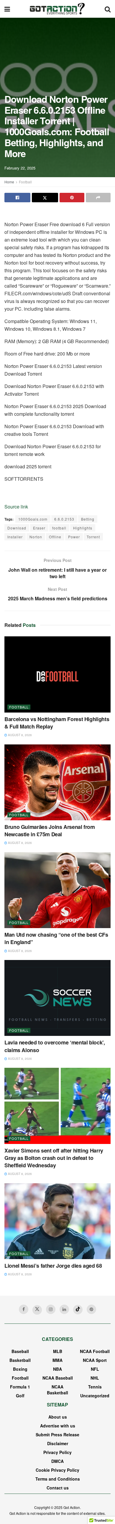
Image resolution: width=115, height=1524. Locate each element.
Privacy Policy (57, 1452)
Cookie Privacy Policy (57, 1470)
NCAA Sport (95, 1360)
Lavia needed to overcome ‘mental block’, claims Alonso (54, 1046)
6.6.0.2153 (64, 518)
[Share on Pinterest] (72, 197)
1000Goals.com (32, 518)
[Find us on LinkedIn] (64, 1309)
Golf (20, 1396)
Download (16, 527)
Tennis (95, 1387)
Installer (15, 536)
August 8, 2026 (19, 735)
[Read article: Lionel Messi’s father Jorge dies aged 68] (57, 1221)
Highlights (82, 527)
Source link (16, 506)
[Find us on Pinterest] (91, 1309)
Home (9, 181)
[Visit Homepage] (57, 9)
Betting (87, 518)
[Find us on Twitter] (37, 1310)
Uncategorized (94, 1396)
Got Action (71, 1507)
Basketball (20, 1360)
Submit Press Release (57, 1434)
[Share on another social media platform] (98, 197)
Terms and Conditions (57, 1479)
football (59, 527)
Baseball (20, 1351)
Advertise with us (57, 1426)
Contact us (58, 1488)
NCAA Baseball (57, 1378)
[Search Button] (108, 9)
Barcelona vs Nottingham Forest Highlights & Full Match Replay (56, 722)
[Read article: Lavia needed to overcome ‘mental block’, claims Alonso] (57, 998)
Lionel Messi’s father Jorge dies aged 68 (53, 1265)
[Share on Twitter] (45, 197)
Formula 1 (20, 1387)
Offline (55, 536)
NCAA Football (95, 1351)
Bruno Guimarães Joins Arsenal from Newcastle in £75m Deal (49, 830)
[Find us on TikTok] (78, 1309)
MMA (57, 1360)
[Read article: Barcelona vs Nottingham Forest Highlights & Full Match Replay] (57, 674)
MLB (57, 1351)
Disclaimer (57, 1443)
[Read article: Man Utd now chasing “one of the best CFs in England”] (57, 890)
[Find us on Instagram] (50, 1309)
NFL (95, 1369)
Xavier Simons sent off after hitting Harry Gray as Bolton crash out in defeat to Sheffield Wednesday (53, 1158)
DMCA (57, 1461)
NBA (57, 1369)
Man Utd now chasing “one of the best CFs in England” (56, 938)
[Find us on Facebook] (23, 1309)
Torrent (93, 536)
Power (74, 536)
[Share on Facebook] (17, 197)
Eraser (39, 527)
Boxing (20, 1369)
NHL (95, 1378)
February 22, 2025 (19, 168)
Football (25, 181)
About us (57, 1417)
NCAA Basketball (57, 1390)
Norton (35, 536)
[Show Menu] (7, 9)
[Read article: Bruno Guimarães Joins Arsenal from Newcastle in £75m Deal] (57, 782)
